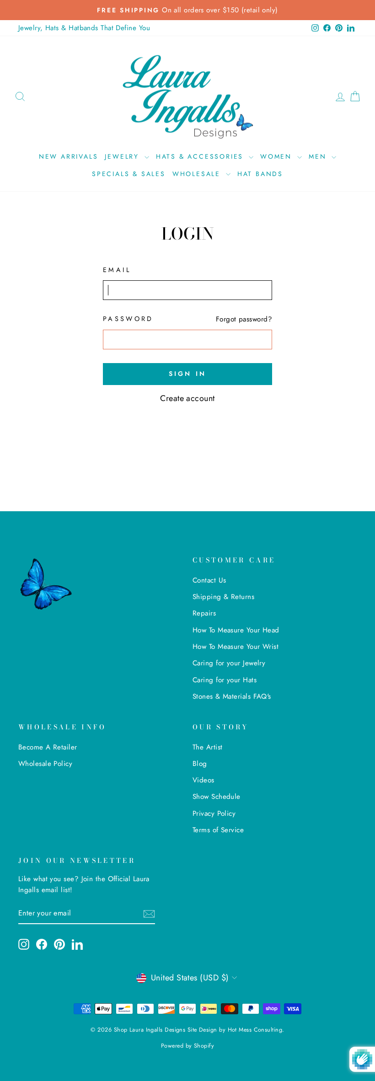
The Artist (208, 747)
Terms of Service (218, 830)
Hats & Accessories (201, 156)
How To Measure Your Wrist (236, 647)
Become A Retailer (47, 747)
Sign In (187, 373)
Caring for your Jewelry (229, 663)
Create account (187, 398)
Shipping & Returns (223, 597)
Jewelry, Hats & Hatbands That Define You (84, 28)
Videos (203, 780)
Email (117, 269)
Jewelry (123, 156)
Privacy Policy (214, 813)
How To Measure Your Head (236, 630)
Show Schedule (217, 797)
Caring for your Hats (225, 680)
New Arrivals (68, 156)
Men (319, 156)
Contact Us (209, 580)
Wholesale (198, 173)
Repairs (204, 613)
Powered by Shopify (187, 1046)
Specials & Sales (129, 173)
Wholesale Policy (45, 764)
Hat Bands (260, 173)
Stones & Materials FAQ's (232, 696)
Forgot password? (244, 319)
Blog (200, 764)
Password (128, 318)
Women (277, 156)
